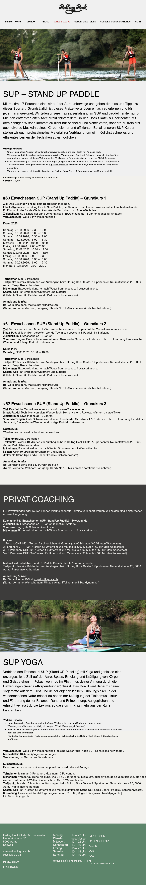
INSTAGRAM (11, 862)
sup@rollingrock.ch (58, 164)
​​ (72, 861)
